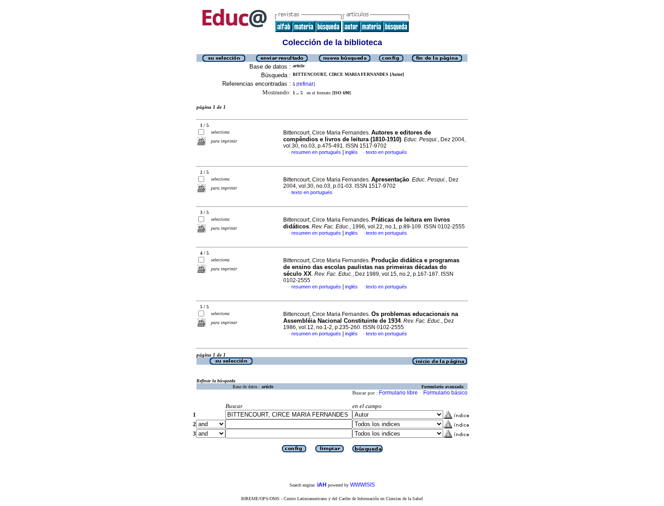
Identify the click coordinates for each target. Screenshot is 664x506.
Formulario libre (398, 393)
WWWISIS (362, 485)
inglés (351, 152)
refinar (305, 84)
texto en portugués (386, 152)
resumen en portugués (316, 152)
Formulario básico (445, 393)
